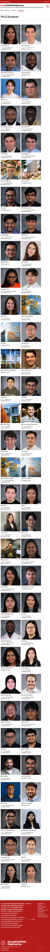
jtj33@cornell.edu (5, 454)
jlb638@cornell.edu (26, 157)
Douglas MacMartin (9, 480)
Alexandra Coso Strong (10, 291)
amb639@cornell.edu (6, 157)
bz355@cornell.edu (25, 886)
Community (21, 10)
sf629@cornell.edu (25, 319)
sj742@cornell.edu (5, 427)
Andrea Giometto (9, 697)
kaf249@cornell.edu (5, 319)
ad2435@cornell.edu (6, 210)
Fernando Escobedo (10, 74)
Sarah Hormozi (8, 156)
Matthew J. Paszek (9, 643)
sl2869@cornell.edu (26, 509)
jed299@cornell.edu (26, 265)
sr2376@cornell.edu (5, 670)
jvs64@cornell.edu (5, 806)
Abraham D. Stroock (30, 156)
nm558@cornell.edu (5, 590)
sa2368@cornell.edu (6, 49)
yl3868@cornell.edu (26, 536)
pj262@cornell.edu (25, 400)
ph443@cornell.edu (26, 373)
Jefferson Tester (8, 832)
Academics (7, 10)
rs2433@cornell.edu (5, 779)
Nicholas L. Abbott (29, 561)
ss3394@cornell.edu (26, 752)
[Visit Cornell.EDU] (47, 7)
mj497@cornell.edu (26, 427)
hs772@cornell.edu (5, 752)
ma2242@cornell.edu (6, 103)
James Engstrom (9, 47)
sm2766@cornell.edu (26, 563)
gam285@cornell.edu (26, 588)
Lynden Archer (28, 128)
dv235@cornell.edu (5, 833)
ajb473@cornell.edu (5, 130)
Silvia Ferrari (28, 291)
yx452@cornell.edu (25, 860)
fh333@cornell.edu (5, 372)
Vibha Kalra (7, 426)
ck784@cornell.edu (5, 481)
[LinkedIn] (31, 919)
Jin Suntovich (8, 534)
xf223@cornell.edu (25, 292)
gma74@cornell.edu (5, 76)
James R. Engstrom (9, 805)
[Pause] (43, 948)
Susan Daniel (28, 101)
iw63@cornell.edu (5, 860)
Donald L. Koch (8, 237)
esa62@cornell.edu (25, 74)
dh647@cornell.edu (26, 346)
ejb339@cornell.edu (5, 184)
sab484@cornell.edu (26, 130)
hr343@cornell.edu (25, 698)
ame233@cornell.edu (6, 292)
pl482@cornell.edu (5, 563)
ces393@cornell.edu (26, 778)
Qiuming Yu (7, 128)
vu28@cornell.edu (25, 805)
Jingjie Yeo (27, 534)
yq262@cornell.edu (26, 644)
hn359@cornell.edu (26, 617)
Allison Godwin (8, 724)
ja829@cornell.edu (25, 103)
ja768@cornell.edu (25, 49)
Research (14, 10)
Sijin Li (27, 345)
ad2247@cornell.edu (6, 238)
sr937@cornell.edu (5, 698)
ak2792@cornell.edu (26, 480)
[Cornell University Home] (3, 943)
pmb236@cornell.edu (26, 183)
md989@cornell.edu (26, 211)
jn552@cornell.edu (5, 617)
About (1, 10)
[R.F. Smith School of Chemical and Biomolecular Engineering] (27, 943)
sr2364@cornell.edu (26, 671)
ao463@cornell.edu (5, 644)
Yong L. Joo (7, 101)
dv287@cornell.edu (26, 833)
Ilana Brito (7, 318)
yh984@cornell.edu (5, 400)
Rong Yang (27, 318)
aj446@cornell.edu (25, 454)
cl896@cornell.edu (5, 536)
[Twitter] (28, 919)
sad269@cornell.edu (26, 238)
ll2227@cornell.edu (5, 509)
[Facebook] (26, 919)
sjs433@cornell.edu (5, 725)
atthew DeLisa (29, 832)
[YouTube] (33, 919)
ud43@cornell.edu (5, 264)
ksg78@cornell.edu (5, 345)
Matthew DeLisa (8, 183)
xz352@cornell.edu (5, 887)
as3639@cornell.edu (26, 725)
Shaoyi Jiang (8, 399)
